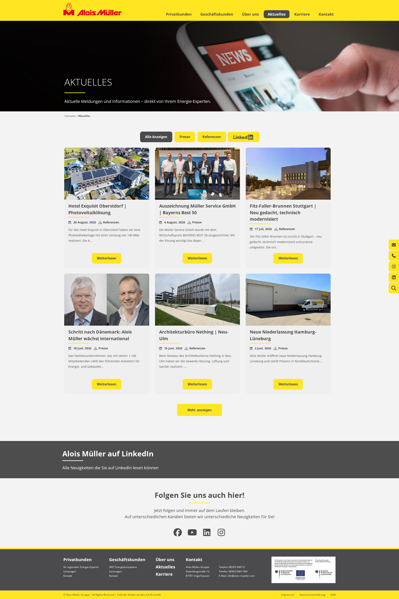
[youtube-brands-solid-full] (192, 532)
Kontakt (326, 14)
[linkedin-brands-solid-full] (207, 532)
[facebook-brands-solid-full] (177, 532)
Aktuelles (277, 14)
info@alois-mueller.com (241, 576)
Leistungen (69, 571)
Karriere (302, 14)
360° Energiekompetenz (123, 567)
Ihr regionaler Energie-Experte (81, 567)
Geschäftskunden (216, 14)
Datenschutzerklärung (312, 595)
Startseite (70, 116)
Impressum (287, 595)
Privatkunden (179, 14)
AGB (333, 595)
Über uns (250, 14)
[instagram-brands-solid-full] (221, 532)
